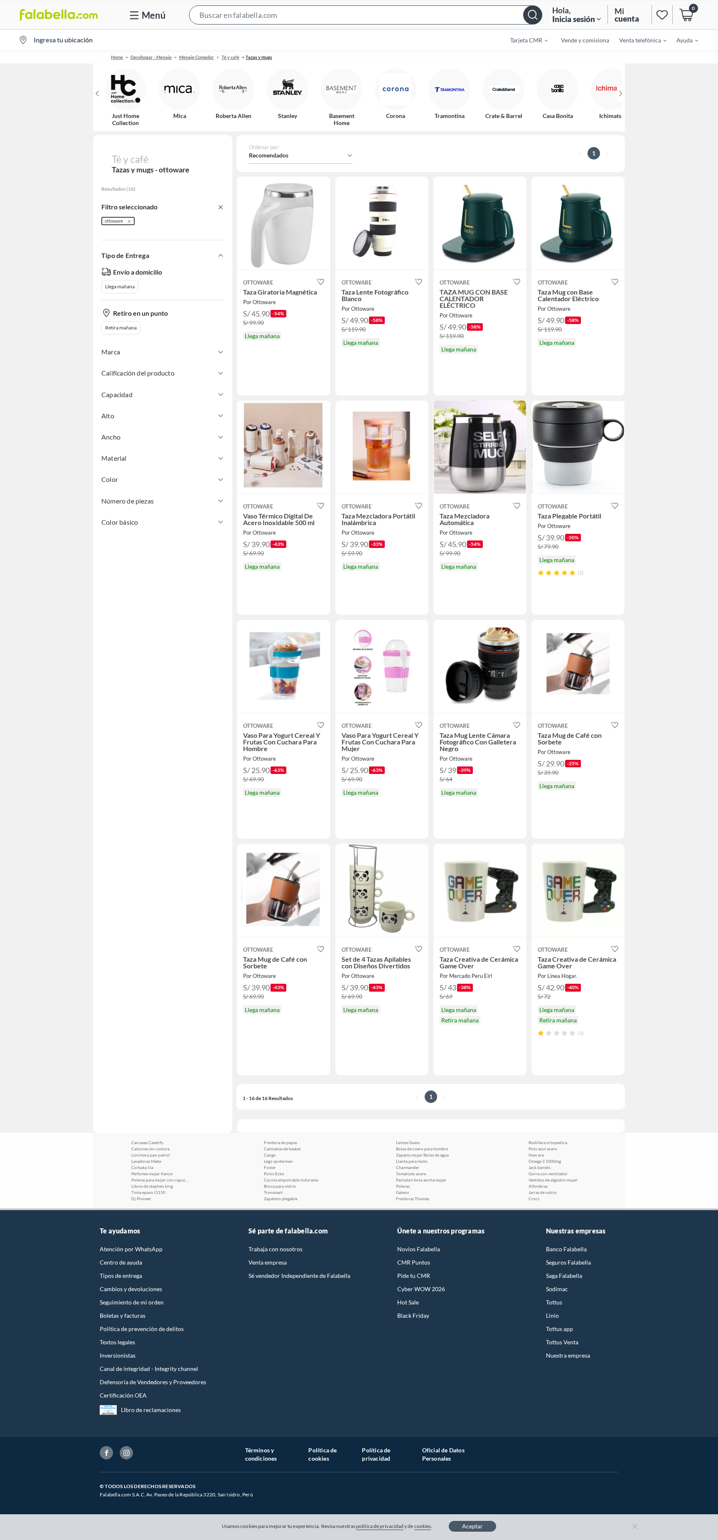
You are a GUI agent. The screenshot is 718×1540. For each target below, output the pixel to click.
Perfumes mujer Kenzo (152, 1173)
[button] (365, 14)
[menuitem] (524, 40)
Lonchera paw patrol (150, 1154)
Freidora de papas (280, 1142)
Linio (552, 1315)
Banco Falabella (566, 1249)
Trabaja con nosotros (275, 1249)
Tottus (554, 1302)
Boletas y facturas (122, 1315)
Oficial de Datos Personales (443, 1454)
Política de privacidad (376, 1454)
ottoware (114, 221)
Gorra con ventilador (548, 1173)
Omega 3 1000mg (545, 1161)
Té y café (230, 57)
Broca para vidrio (280, 1186)
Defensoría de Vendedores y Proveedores (153, 1381)
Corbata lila (142, 1167)
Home (117, 57)
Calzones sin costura (150, 1148)
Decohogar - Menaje (151, 57)
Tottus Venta (562, 1342)
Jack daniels (540, 1167)
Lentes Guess (408, 1142)
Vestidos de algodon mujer (553, 1179)
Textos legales (117, 1342)
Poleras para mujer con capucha (160, 1179)
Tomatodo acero (411, 1173)
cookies (422, 1526)
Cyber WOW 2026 (421, 1288)
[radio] (541, 573)
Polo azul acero (543, 1148)
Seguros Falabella (568, 1262)
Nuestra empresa (568, 1355)
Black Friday (413, 1315)
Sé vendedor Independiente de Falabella (299, 1275)
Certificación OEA (123, 1395)
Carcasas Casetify (147, 1142)
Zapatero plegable (281, 1198)
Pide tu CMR (413, 1275)
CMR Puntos (413, 1262)
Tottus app (559, 1328)
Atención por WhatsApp (131, 1249)
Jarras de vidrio (543, 1192)
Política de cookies (322, 1454)
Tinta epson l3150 (148, 1192)
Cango (270, 1154)
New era (536, 1154)
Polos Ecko (274, 1173)
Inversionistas (117, 1355)
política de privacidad (379, 1526)
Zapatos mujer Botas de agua (422, 1154)
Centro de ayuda (121, 1262)
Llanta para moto (412, 1161)
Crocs (534, 1198)
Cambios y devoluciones (131, 1288)
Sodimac (557, 1288)
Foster (270, 1167)
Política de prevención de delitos (142, 1328)
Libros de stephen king (152, 1186)
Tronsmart (273, 1192)
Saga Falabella (564, 1275)
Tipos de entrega (121, 1275)
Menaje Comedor (196, 57)
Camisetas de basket (282, 1148)
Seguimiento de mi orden (132, 1302)
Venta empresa (267, 1262)
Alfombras (538, 1186)
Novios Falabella (418, 1249)
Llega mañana (120, 286)
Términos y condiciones (261, 1454)
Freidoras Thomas (412, 1198)
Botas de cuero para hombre (422, 1148)
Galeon (402, 1192)
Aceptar (472, 1526)
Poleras (403, 1186)
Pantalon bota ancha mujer (421, 1179)
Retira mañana (121, 327)
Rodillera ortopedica (548, 1142)
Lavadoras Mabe (146, 1161)
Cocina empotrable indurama (291, 1179)
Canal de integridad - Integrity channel (149, 1368)
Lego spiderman (278, 1161)
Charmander (407, 1167)
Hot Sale (408, 1302)
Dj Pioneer (141, 1198)
